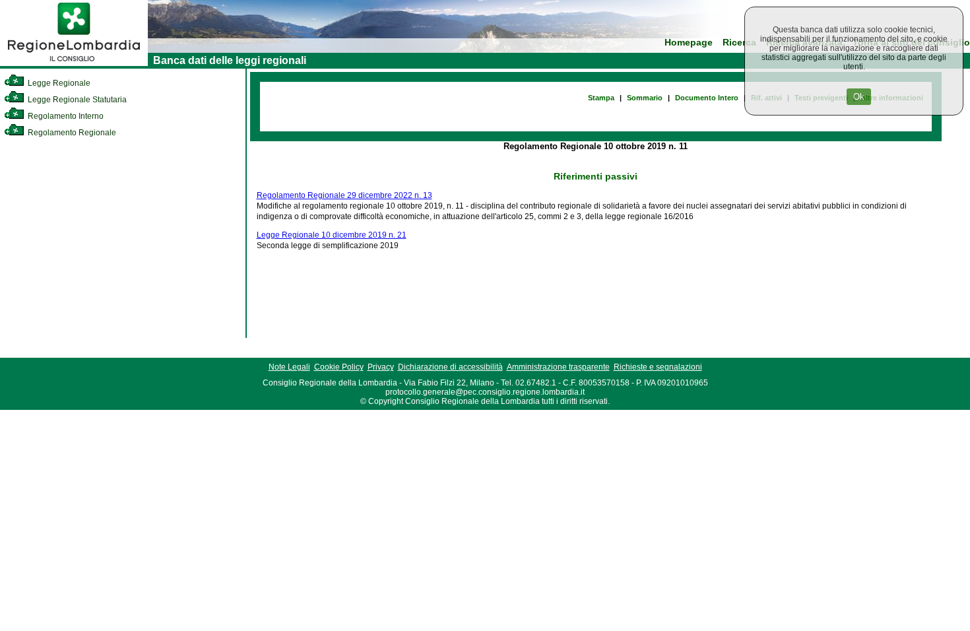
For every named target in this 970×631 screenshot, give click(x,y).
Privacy (381, 367)
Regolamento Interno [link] (65, 116)
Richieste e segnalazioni (658, 367)
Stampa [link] (601, 98)
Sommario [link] (645, 98)
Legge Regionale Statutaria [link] (76, 99)
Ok (858, 97)
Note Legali (289, 367)
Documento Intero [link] (706, 98)
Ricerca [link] (739, 43)
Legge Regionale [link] (58, 83)
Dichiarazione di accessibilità (450, 367)
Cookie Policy (339, 367)
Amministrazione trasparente (558, 367)
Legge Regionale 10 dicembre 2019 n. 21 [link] (331, 235)
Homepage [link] (688, 43)
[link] (74, 63)
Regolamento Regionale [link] (71, 132)
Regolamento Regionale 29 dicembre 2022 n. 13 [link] (344, 195)
